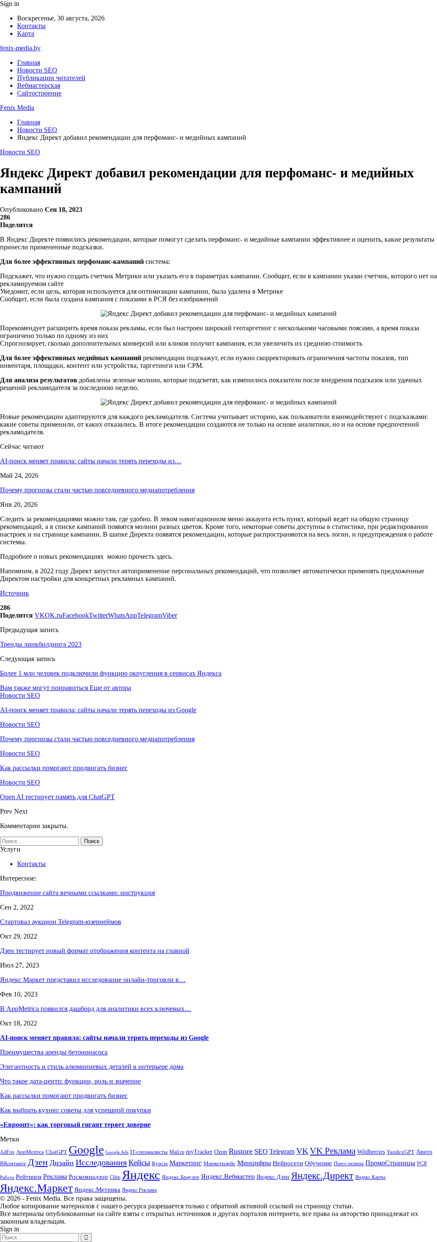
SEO (261, 1151)
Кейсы (139, 1162)
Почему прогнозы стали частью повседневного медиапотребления (97, 490)
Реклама (55, 1176)
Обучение (318, 1163)
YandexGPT (400, 1152)
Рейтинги (28, 1176)
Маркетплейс (220, 1163)
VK (302, 1150)
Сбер (115, 1177)
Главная (28, 62)
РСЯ (422, 1164)
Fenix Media (17, 107)
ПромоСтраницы (390, 1163)
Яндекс (141, 1174)
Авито (424, 1152)
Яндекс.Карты (370, 1177)
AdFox (7, 1152)
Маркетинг (185, 1163)
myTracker (199, 1152)
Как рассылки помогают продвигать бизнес (64, 1095)
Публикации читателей (51, 77)
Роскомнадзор (88, 1176)
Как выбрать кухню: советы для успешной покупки (75, 1110)
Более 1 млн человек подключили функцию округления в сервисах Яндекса (110, 673)
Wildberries (371, 1152)
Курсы (160, 1164)
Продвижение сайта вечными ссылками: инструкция (77, 892)
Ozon (220, 1152)
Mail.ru (176, 1152)
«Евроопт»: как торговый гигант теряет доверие (75, 1124)
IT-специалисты (149, 1152)
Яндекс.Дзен (272, 1177)
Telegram (281, 1151)
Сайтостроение (39, 93)
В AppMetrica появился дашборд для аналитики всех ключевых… (95, 1008)
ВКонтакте (13, 1163)
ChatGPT (56, 1152)
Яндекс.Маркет (36, 1188)
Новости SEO (37, 70)
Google (86, 1149)
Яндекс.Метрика (97, 1189)
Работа (7, 1177)
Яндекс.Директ (322, 1175)
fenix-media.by (20, 48)
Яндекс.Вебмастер (228, 1176)
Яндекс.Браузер (180, 1177)
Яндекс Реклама (139, 1190)
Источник (14, 593)
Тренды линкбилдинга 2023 (41, 644)
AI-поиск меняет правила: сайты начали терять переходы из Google (104, 1037)
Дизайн (62, 1162)
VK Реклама (332, 1151)
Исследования (101, 1162)
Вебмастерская (38, 85)
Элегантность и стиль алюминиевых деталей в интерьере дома (92, 1066)
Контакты (31, 25)
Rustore (241, 1151)
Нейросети (288, 1163)
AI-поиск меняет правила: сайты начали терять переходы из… (90, 461)
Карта (25, 33)
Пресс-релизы (349, 1164)
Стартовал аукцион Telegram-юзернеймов (60, 921)
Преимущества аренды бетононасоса (54, 1052)
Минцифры (254, 1163)
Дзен (38, 1162)
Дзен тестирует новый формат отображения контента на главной (94, 950)
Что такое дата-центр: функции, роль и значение (70, 1081)
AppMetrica (30, 1152)
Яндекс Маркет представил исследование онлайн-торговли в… (93, 979)
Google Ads (116, 1152)
